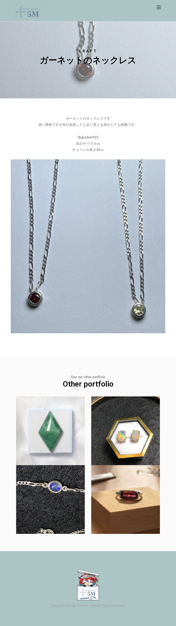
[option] (88, 59)
